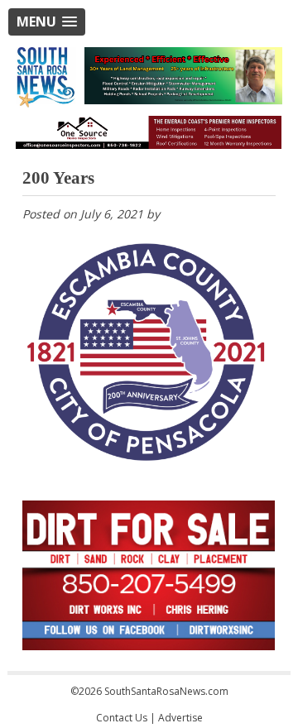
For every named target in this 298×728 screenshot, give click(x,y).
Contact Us (121, 718)
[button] (46, 22)
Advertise (180, 718)
